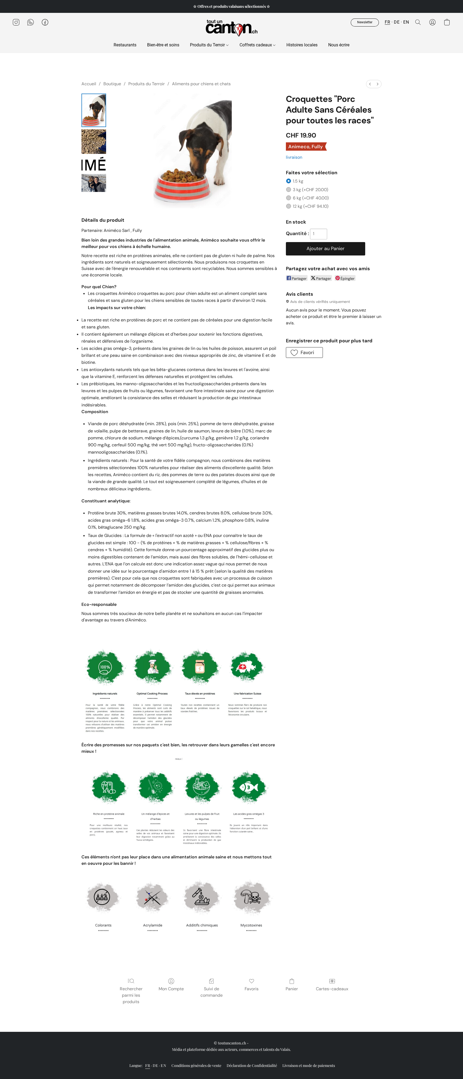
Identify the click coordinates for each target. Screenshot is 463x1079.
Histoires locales (302, 44)
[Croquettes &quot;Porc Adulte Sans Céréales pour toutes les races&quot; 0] (93, 110)
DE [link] (155, 1065)
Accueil (88, 84)
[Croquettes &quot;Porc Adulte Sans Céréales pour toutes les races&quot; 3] (93, 183)
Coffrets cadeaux (256, 44)
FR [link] (147, 1065)
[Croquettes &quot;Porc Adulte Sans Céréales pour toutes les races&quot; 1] (93, 141)
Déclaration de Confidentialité (252, 1065)
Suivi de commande (211, 992)
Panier (292, 989)
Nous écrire (338, 44)
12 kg (310, 206)
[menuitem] (370, 84)
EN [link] (163, 1065)
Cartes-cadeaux (332, 989)
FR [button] (387, 22)
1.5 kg (298, 181)
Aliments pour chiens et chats (201, 84)
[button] (231, 27)
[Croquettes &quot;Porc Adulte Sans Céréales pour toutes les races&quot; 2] (93, 164)
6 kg (311, 198)
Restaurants (125, 44)
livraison (294, 157)
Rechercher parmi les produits (131, 995)
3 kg (310, 189)
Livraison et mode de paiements (308, 1065)
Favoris (252, 989)
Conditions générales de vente (196, 1065)
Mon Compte (171, 989)
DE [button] (396, 22)
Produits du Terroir (208, 44)
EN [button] (406, 22)
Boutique (112, 84)
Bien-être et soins (163, 44)
